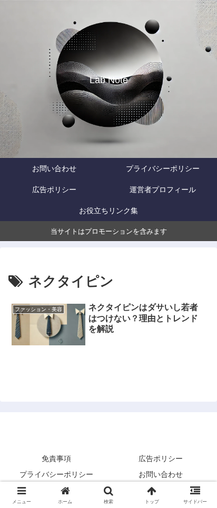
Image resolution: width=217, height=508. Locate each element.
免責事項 (56, 458)
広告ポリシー (161, 458)
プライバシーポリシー (56, 474)
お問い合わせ (161, 474)
